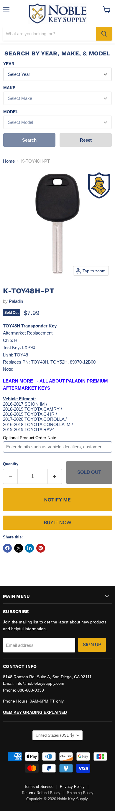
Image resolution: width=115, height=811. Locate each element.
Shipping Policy (80, 793)
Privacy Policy (72, 786)
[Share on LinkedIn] (29, 548)
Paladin (16, 301)
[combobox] (49, 34)
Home (9, 161)
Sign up (92, 644)
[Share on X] (18, 548)
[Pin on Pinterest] (40, 548)
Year (8, 63)
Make (9, 87)
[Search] (104, 34)
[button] (57, 499)
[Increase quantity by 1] (55, 476)
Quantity (10, 464)
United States (55, 735)
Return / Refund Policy (41, 793)
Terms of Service (38, 786)
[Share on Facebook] (7, 548)
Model (10, 111)
